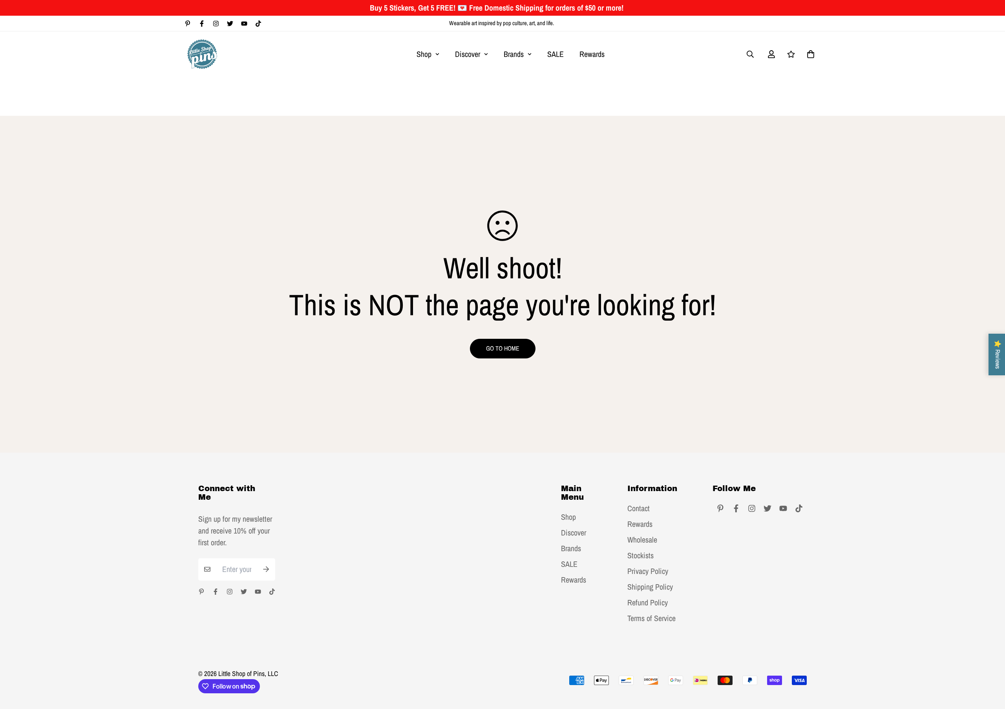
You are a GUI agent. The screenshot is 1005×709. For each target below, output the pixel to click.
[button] (809, 54)
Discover (467, 54)
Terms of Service (651, 618)
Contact (638, 508)
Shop (424, 54)
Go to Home (502, 348)
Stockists (640, 555)
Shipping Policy (650, 587)
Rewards (592, 54)
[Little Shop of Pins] (202, 54)
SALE (555, 54)
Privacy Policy (647, 571)
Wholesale (642, 540)
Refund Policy (647, 602)
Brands (514, 54)
